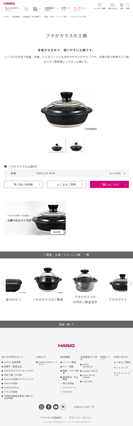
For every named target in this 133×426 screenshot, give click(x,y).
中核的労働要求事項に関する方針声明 (18, 397)
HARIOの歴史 (11, 383)
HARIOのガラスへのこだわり (19, 371)
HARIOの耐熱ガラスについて (19, 379)
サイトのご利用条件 (51, 417)
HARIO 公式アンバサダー (47, 363)
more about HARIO (89, 376)
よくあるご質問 (66, 184)
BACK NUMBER (88, 365)
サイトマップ (121, 368)
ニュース (26, 9)
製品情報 (35, 9)
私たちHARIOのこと (11, 9)
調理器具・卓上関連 (31, 16)
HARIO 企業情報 (12, 362)
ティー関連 (68, 366)
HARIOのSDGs (11, 387)
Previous (3, 283)
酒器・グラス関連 (70, 372)
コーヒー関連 (69, 362)
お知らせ (41, 357)
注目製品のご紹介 (49, 9)
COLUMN (87, 381)
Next (130, 283)
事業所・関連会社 (13, 366)
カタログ (67, 392)
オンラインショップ (80, 9)
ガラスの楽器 (10, 392)
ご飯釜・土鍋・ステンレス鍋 (54, 16)
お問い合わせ (121, 357)
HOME (6, 16)
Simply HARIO (90, 371)
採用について (65, 9)
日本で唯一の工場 (13, 375)
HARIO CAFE (82, 407)
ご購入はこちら (109, 184)
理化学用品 (68, 383)
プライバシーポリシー (81, 417)
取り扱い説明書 (23, 184)
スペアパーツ (69, 387)
